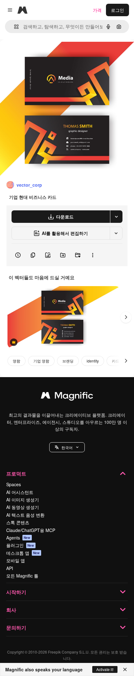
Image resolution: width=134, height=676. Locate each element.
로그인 (117, 10)
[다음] (126, 317)
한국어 (67, 447)
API (9, 568)
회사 (11, 609)
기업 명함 (41, 360)
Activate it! (104, 669)
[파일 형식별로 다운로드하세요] (116, 216)
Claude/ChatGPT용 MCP (30, 530)
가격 (97, 10)
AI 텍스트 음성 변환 (25, 515)
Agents (18, 538)
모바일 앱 (15, 560)
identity (93, 360)
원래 (36, 53)
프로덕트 (16, 473)
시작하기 (16, 592)
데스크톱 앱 (23, 553)
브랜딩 (68, 360)
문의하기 (16, 627)
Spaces (13, 484)
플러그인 (20, 545)
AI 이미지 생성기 (22, 499)
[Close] (125, 669)
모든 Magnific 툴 (22, 576)
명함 (16, 360)
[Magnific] (67, 396)
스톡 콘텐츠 (17, 522)
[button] (67, 447)
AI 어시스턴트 (19, 492)
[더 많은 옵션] (92, 255)
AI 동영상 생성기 (22, 507)
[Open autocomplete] (13, 26)
